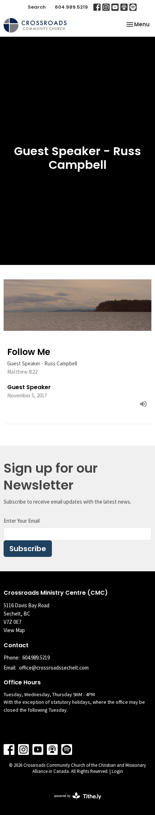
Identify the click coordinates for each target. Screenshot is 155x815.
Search (37, 7)
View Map (14, 630)
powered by (73, 801)
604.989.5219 (71, 7)
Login (117, 771)
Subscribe (27, 549)
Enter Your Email (22, 520)
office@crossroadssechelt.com (54, 667)
